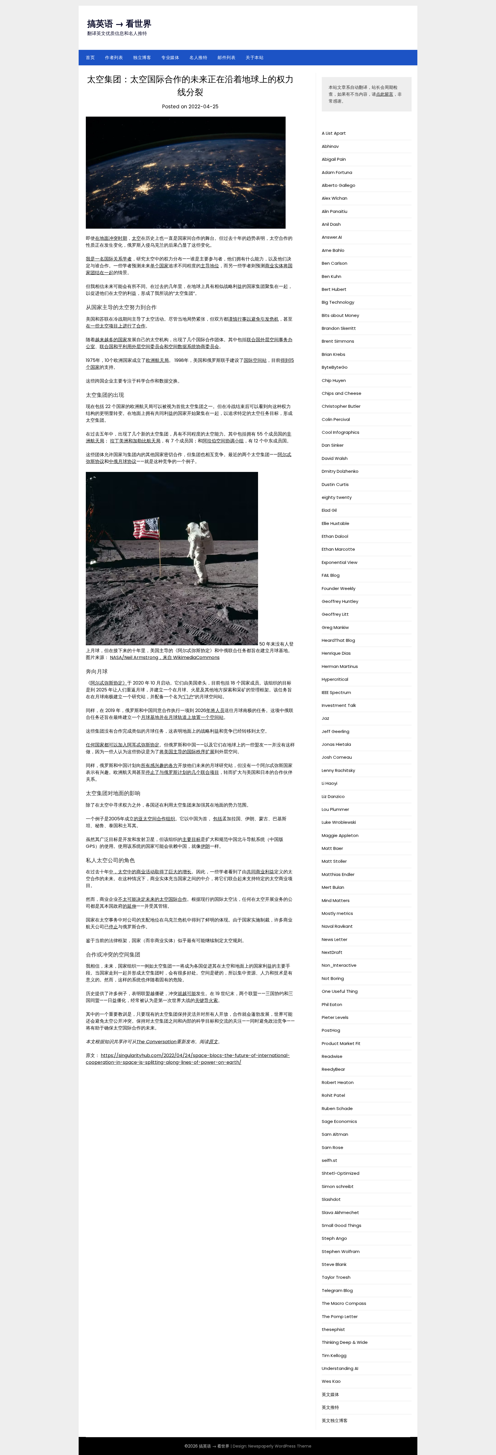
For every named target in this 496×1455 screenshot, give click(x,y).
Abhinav (330, 146)
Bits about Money (340, 315)
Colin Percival (336, 419)
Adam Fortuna (337, 172)
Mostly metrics (337, 913)
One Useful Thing (340, 991)
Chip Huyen (334, 380)
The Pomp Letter (340, 1316)
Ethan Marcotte (338, 549)
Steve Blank (334, 1264)
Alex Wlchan (334, 198)
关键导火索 (206, 1000)
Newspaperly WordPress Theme (279, 1446)
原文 (213, 1041)
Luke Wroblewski (339, 822)
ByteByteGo (335, 367)
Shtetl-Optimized (340, 1173)
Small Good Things (341, 1225)
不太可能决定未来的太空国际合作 (152, 899)
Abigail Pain (334, 159)
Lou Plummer (335, 809)
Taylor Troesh (336, 1277)
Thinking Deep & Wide (345, 1342)
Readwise (332, 1056)
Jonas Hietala (336, 744)
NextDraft (332, 952)
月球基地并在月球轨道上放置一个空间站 (182, 717)
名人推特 (198, 57)
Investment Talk (339, 705)
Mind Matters (336, 900)
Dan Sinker (333, 445)
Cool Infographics (340, 432)
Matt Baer (332, 848)
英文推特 (330, 1407)
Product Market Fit (341, 1043)
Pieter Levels (335, 1017)
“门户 (187, 696)
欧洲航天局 (157, 360)
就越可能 (187, 993)
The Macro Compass (344, 1303)
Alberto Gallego (338, 185)
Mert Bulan (333, 887)
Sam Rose (332, 1147)
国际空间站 (255, 360)
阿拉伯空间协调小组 (223, 441)
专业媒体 (170, 57)
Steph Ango (334, 1238)
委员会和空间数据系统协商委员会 (184, 346)
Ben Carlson (334, 263)
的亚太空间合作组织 (154, 818)
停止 (113, 926)
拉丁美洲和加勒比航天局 (135, 441)
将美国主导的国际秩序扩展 (186, 751)
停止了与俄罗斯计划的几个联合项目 (182, 772)
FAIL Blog (331, 575)
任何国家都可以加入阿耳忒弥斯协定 (122, 745)
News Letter (334, 939)
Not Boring (333, 978)
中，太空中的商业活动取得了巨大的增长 (150, 871)
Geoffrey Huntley (340, 601)
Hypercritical (335, 679)
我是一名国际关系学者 (109, 259)
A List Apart (334, 133)
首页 (90, 57)
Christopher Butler (341, 406)
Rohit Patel (333, 1095)
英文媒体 (330, 1394)
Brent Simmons (338, 341)
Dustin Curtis (335, 484)
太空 (136, 238)
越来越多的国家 (111, 339)
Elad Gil (329, 510)
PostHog (331, 1030)
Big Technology (338, 302)
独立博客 (142, 57)
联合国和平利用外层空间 (125, 346)
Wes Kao (331, 1381)
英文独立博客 (335, 1420)
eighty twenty (337, 497)
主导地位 (210, 265)
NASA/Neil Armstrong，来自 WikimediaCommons (165, 657)
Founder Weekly (338, 588)
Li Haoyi (329, 783)
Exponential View (339, 562)
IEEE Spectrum (336, 692)
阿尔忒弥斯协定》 (108, 683)
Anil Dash (331, 224)
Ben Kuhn (331, 276)
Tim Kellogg (334, 1355)
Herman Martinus (340, 666)
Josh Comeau (337, 757)
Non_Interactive (339, 965)
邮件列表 (226, 57)
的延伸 (129, 906)
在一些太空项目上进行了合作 (116, 326)
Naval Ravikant (337, 926)
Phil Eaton (332, 1004)
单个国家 (159, 265)
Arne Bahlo (333, 250)
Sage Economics (339, 1121)
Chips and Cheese (341, 393)
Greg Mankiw (335, 627)
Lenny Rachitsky (338, 770)
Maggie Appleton (340, 835)
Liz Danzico (333, 796)
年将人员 (215, 710)
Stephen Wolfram (341, 1251)
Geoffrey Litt (335, 614)
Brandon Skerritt (339, 328)
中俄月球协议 (122, 461)
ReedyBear (333, 1069)
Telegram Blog (337, 1290)
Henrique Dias (336, 653)
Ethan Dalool (335, 536)
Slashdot (331, 1199)
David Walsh (335, 458)
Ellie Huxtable (335, 523)
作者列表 (114, 57)
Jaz (325, 718)
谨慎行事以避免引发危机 (253, 319)
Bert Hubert (334, 289)
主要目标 (191, 839)
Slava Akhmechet (340, 1212)
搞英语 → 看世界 (119, 23)
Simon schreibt (338, 1186)
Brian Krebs (333, 354)
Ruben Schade (337, 1108)
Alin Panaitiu (334, 211)
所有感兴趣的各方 (159, 765)
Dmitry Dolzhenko (340, 471)
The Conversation (156, 1041)
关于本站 (255, 57)
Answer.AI (332, 237)
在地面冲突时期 (111, 238)
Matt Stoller (334, 861)
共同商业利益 (260, 871)
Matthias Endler (338, 874)
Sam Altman (335, 1134)
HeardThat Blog (338, 640)
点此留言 (384, 94)
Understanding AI (340, 1368)
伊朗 (205, 846)
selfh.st (329, 1160)
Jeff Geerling (335, 731)
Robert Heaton (338, 1082)
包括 (217, 818)
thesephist (333, 1329)
